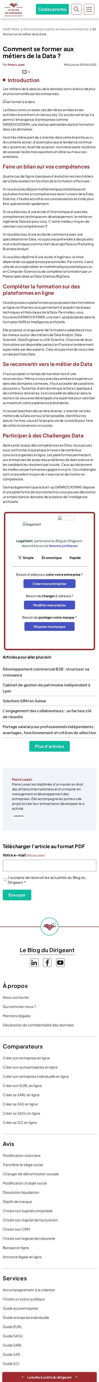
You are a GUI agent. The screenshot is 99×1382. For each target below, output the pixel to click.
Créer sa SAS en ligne (20, 1104)
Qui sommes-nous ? (19, 1006)
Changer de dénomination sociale (31, 1174)
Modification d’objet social (25, 1183)
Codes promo (52, 9)
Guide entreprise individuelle (26, 1317)
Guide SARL (12, 1345)
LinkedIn (18, 816)
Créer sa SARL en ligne (21, 1095)
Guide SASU (13, 1336)
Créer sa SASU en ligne (21, 1113)
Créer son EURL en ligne (22, 1085)
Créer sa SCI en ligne (20, 1122)
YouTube (60, 962)
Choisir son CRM (16, 1229)
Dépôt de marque (17, 1201)
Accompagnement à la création (29, 1290)
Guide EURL (12, 1326)
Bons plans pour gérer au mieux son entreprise (56, 29)
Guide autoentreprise (20, 1308)
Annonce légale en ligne (22, 1257)
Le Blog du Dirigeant (13, 9)
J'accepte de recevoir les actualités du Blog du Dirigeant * (47, 879)
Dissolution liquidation (21, 1192)
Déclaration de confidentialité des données (38, 1025)
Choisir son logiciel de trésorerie (29, 1238)
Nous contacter (16, 997)
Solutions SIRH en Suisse (24, 700)
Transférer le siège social (23, 1164)
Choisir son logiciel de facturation (30, 1220)
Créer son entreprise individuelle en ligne (36, 1076)
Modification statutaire (22, 1155)
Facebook (47, 962)
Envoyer (17, 895)
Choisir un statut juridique (24, 1299)
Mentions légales (17, 1015)
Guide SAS (11, 1354)
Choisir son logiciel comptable (27, 1210)
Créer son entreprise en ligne (26, 1058)
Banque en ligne (16, 1247)
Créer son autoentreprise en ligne (30, 1067)
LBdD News (11, 29)
